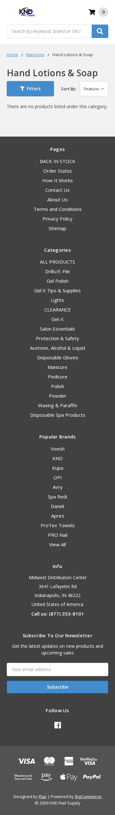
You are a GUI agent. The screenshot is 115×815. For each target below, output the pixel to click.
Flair (43, 796)
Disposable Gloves (57, 357)
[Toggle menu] (10, 12)
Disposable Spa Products (57, 415)
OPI (57, 477)
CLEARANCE (57, 309)
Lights (57, 300)
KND (57, 458)
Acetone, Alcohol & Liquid (57, 348)
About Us (57, 199)
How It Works (57, 180)
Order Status (57, 171)
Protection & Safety (57, 338)
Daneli (57, 506)
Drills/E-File (57, 271)
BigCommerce (88, 796)
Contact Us (57, 190)
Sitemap (57, 228)
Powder (57, 396)
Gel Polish (57, 281)
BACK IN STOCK (57, 161)
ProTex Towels (58, 525)
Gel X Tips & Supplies (57, 290)
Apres (57, 515)
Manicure (57, 367)
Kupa (57, 468)
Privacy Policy (57, 218)
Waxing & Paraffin (57, 405)
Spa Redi (57, 496)
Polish (57, 386)
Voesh (58, 448)
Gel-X (57, 319)
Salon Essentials (57, 328)
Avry (58, 487)
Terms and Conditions (58, 209)
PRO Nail (57, 535)
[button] (30, 88)
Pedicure (57, 376)
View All (57, 544)
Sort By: (68, 89)
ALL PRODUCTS (57, 261)
